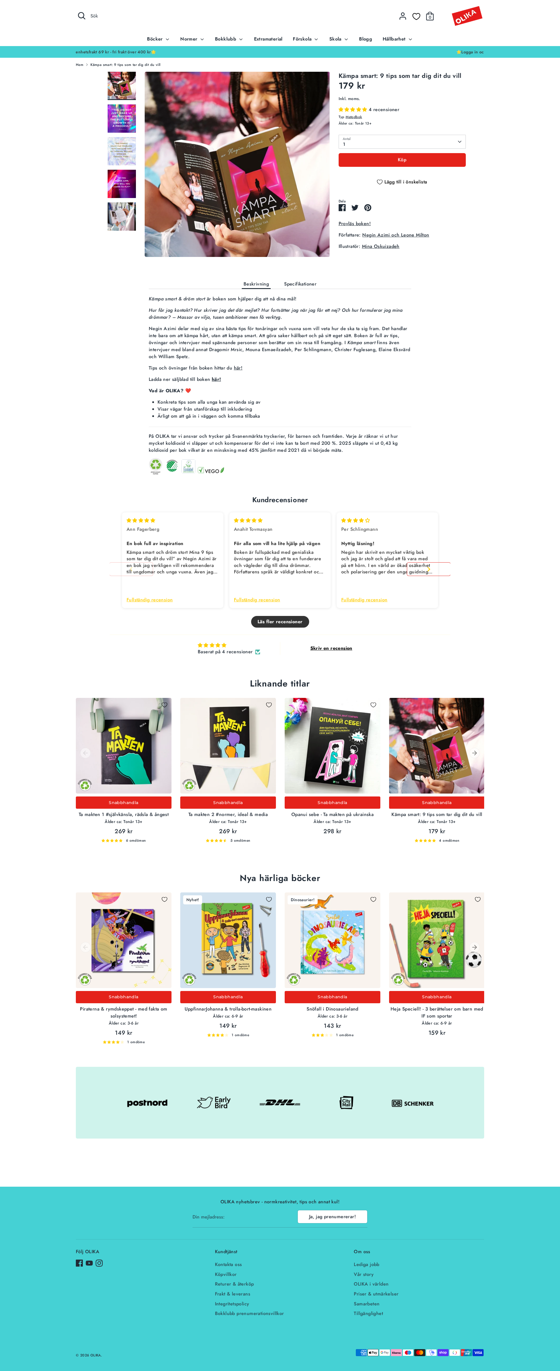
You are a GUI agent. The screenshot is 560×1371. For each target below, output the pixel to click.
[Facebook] (79, 1263)
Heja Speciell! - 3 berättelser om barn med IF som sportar (437, 1012)
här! (238, 368)
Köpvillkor (226, 1274)
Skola (336, 39)
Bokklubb (226, 39)
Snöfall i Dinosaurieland (332, 1009)
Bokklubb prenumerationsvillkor (249, 1313)
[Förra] (85, 753)
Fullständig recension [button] (150, 600)
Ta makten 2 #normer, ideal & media (228, 814)
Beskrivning (256, 284)
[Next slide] (428, 569)
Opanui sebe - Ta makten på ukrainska (332, 814)
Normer (189, 39)
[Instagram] (99, 1263)
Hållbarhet (395, 39)
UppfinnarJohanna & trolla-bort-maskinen (228, 1009)
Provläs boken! (355, 223)
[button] (354, 109)
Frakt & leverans (232, 1294)
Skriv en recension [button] (331, 648)
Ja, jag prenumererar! (332, 1216)
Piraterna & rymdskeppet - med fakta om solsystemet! (123, 1012)
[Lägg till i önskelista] (165, 705)
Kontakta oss (228, 1264)
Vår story (364, 1274)
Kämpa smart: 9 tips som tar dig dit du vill (125, 64)
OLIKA (95, 1355)
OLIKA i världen (371, 1284)
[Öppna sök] (82, 16)
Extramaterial (268, 39)
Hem (79, 64)
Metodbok (354, 117)
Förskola (303, 39)
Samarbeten (366, 1303)
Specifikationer (300, 284)
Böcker (155, 39)
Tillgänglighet (368, 1313)
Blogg (365, 39)
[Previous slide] (131, 569)
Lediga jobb (366, 1264)
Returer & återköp (234, 1284)
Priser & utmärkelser (376, 1294)
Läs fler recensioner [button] (280, 621)
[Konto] (403, 16)
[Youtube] (89, 1263)
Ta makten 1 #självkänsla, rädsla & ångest (124, 814)
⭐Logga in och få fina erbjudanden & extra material (280, 52)
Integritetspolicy (232, 1303)
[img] (141, 520)
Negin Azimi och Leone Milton (395, 234)
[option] (280, 52)
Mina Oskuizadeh (381, 246)
